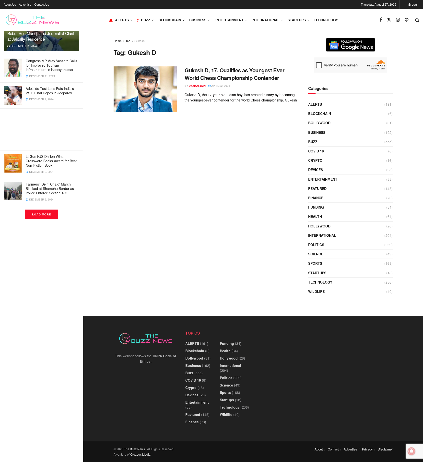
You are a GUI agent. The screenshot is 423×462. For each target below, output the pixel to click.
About (319, 449)
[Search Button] (417, 20)
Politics (316, 244)
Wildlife (316, 291)
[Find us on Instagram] (398, 20)
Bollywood (319, 122)
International (266, 19)
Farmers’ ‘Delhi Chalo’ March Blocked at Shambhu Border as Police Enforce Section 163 (50, 188)
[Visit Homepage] (32, 20)
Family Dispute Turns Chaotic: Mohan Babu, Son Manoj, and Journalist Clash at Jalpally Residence (41, 33)
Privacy (367, 449)
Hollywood (319, 226)
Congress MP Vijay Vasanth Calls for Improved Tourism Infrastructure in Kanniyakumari (51, 65)
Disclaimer (385, 449)
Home (118, 41)
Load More (41, 214)
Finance (315, 197)
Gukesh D (141, 41)
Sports (315, 263)
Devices (315, 169)
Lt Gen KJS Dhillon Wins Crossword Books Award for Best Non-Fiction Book (51, 161)
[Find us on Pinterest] (406, 20)
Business (197, 19)
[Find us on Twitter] (389, 20)
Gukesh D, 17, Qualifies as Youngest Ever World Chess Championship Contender (234, 74)
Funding (316, 207)
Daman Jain (197, 85)
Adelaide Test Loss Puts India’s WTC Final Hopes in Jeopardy (50, 90)
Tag (128, 41)
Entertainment (229, 19)
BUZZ (145, 19)
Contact (333, 449)
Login (415, 4)
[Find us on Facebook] (380, 20)
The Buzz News (134, 449)
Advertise (25, 4)
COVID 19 (316, 151)
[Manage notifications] (411, 451)
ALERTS (122, 19)
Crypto (315, 160)
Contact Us (41, 4)
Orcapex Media (140, 454)
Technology (326, 19)
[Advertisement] (41, 129)
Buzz (312, 141)
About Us (10, 4)
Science (315, 253)
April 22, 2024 (220, 85)
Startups (297, 19)
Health (315, 216)
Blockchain (169, 19)
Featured (317, 188)
